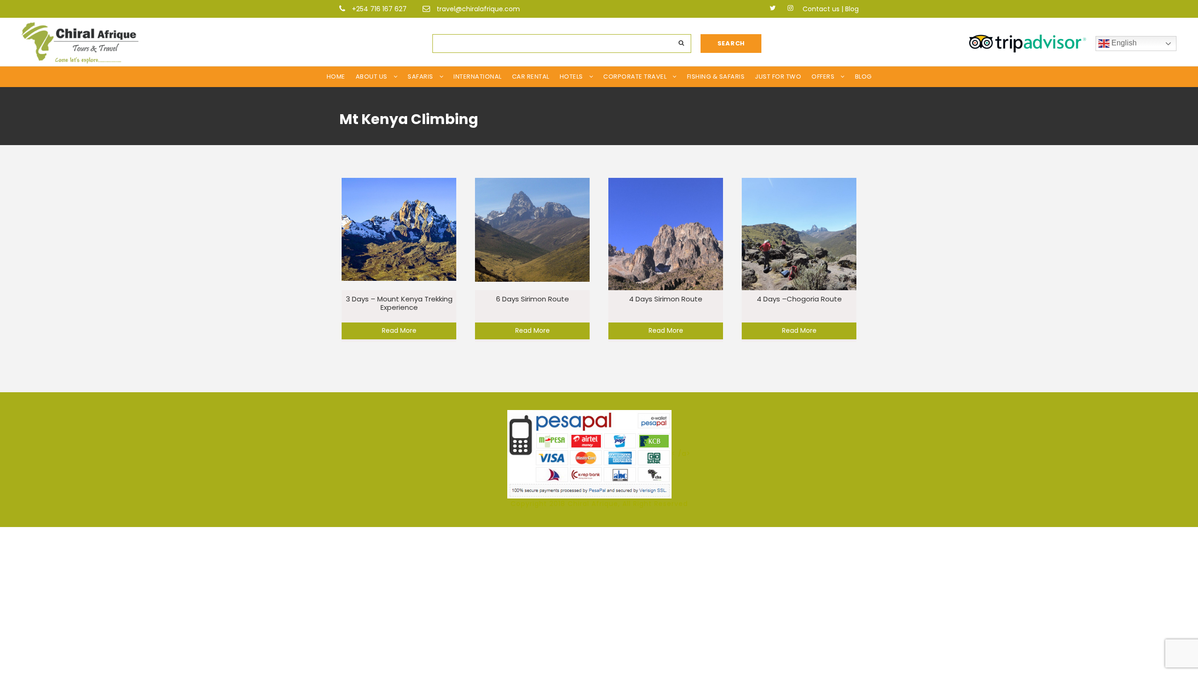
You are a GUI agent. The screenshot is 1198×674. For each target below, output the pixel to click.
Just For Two (778, 76)
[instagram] (790, 8)
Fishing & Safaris (716, 76)
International (477, 76)
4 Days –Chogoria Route (799, 299)
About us (371, 76)
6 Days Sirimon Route (532, 299)
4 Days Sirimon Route (665, 299)
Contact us (821, 9)
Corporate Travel (634, 76)
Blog (852, 9)
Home (336, 76)
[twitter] (773, 8)
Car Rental (530, 76)
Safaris (420, 76)
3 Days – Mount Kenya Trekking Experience (399, 303)
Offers (822, 76)
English (1123, 43)
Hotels (571, 76)
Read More (399, 330)
